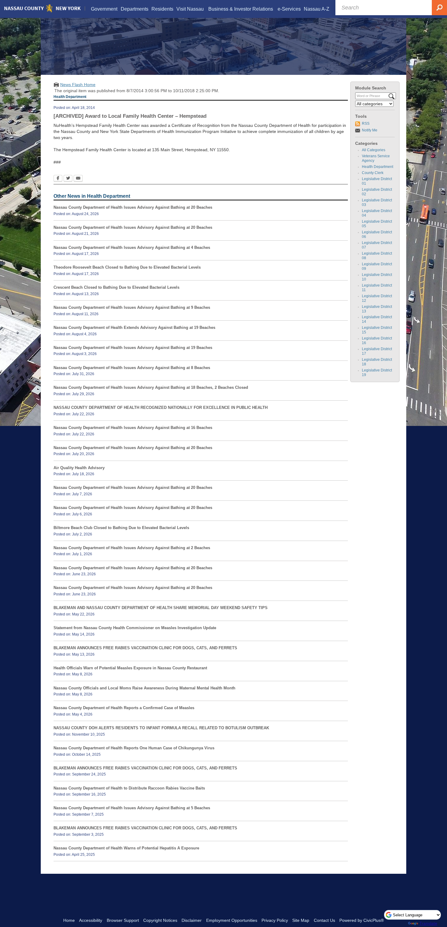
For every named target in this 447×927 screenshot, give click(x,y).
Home (69, 920)
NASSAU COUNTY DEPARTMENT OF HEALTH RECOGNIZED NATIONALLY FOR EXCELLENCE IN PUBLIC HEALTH (161, 407)
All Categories (373, 150)
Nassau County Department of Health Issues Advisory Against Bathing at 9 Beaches (132, 307)
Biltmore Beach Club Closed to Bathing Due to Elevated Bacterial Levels (121, 527)
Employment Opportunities (231, 920)
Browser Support (123, 920)
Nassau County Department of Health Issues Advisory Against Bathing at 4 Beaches (132, 247)
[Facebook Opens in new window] (58, 179)
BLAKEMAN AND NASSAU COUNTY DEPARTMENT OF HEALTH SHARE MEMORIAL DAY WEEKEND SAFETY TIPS (161, 607)
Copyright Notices (160, 920)
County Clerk (372, 173)
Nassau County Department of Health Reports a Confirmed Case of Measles (124, 708)
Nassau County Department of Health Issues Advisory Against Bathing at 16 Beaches (133, 427)
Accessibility (90, 920)
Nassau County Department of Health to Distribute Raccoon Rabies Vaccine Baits (129, 788)
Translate (428, 923)
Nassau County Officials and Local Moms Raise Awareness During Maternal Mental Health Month (144, 688)
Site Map (300, 920)
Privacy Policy (275, 920)
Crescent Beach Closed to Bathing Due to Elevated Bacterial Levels (116, 287)
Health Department (377, 167)
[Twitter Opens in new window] (68, 179)
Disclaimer (192, 920)
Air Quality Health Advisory (79, 467)
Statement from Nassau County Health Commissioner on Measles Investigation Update (135, 628)
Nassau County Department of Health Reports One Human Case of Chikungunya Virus (134, 748)
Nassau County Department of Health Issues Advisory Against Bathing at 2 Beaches (132, 547)
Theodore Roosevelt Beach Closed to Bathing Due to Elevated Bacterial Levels (127, 267)
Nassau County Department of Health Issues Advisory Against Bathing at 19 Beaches (133, 347)
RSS (365, 123)
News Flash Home (77, 84)
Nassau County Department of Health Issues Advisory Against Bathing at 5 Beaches (132, 808)
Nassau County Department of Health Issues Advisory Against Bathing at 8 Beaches (132, 367)
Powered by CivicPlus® (361, 920)
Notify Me (369, 130)
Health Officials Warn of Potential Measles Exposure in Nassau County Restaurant (130, 668)
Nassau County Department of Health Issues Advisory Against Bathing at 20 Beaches (133, 207)
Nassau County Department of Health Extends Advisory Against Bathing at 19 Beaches (134, 327)
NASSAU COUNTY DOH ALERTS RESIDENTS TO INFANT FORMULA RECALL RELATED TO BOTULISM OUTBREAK (161, 728)
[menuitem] (104, 9)
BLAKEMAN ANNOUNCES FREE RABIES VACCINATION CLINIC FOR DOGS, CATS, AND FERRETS (145, 648)
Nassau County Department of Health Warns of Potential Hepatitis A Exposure (126, 848)
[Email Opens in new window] (78, 179)
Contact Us (324, 920)
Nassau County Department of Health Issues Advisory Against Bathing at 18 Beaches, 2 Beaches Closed (151, 387)
